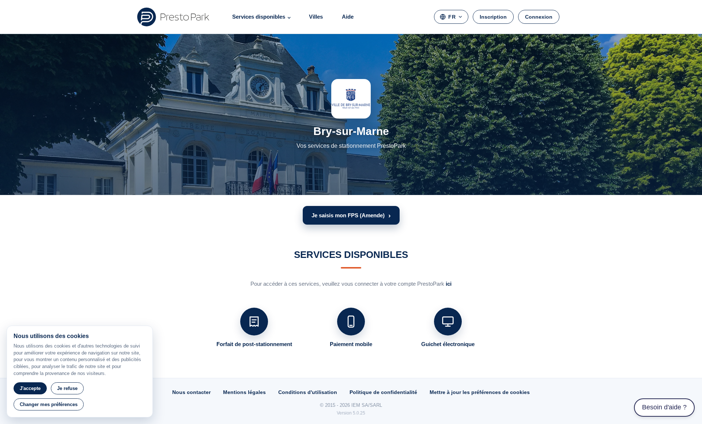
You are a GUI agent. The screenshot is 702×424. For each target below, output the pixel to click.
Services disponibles (258, 17)
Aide (348, 17)
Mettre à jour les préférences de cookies (480, 392)
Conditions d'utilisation (307, 392)
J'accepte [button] (30, 388)
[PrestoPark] (173, 16)
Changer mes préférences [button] (49, 404)
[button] (351, 215)
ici (449, 284)
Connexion (538, 17)
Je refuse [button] (67, 388)
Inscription (493, 17)
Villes (316, 17)
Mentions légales (244, 392)
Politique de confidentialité (383, 392)
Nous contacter (191, 392)
